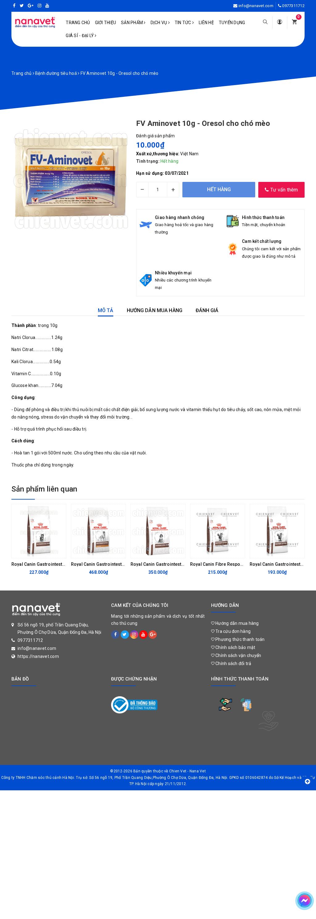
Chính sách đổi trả (233, 663)
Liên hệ (206, 22)
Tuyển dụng (232, 22)
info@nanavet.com (256, 5)
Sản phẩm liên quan (44, 489)
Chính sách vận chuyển (237, 655)
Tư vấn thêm (283, 190)
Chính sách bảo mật (235, 647)
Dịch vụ (159, 22)
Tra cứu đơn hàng (232, 631)
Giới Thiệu (105, 22)
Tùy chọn (34, 551)
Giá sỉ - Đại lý (80, 35)
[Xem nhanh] (60, 552)
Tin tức (183, 22)
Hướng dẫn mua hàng (236, 623)
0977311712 (293, 5)
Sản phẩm (132, 22)
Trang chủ (78, 22)
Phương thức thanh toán (239, 639)
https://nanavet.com (38, 656)
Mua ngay (93, 551)
